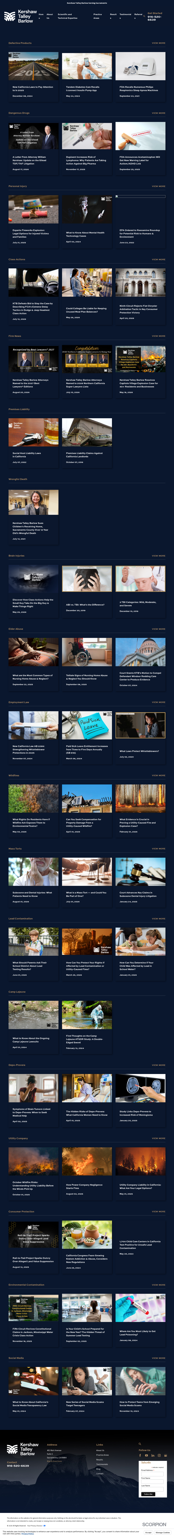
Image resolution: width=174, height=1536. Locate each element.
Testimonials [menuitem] (125, 16)
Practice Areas (102, 1455)
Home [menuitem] (41, 16)
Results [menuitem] (113, 16)
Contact (99, 1473)
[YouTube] (146, 1455)
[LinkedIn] (152, 1455)
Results (99, 1459)
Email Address (147, 1470)
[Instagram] (159, 1455)
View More (158, 43)
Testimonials (102, 1464)
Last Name (145, 1486)
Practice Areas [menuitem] (97, 16)
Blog (98, 1469)
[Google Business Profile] (165, 1455)
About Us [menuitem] (50, 16)
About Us (100, 1450)
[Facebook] (140, 1455)
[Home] (20, 16)
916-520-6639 (155, 18)
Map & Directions (54, 1461)
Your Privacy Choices (34, 1526)
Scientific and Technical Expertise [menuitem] (67, 16)
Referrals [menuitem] (138, 16)
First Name (145, 1478)
